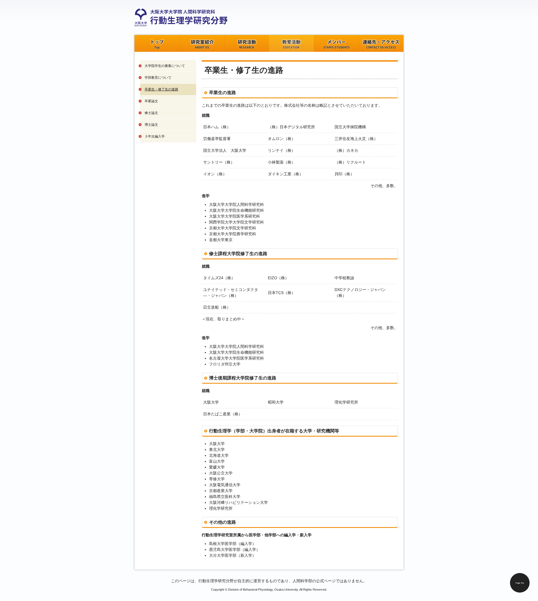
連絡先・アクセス (381, 43)
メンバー (336, 43)
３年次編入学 (155, 136)
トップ (156, 43)
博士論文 (151, 125)
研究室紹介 (201, 43)
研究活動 (246, 43)
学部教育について (158, 78)
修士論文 (151, 113)
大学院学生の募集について (165, 66)
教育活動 (291, 43)
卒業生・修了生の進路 (161, 89)
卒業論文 (151, 101)
